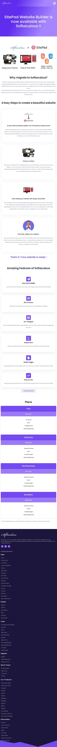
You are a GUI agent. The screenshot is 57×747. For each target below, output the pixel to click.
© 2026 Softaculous (7, 551)
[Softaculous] (6, 3)
